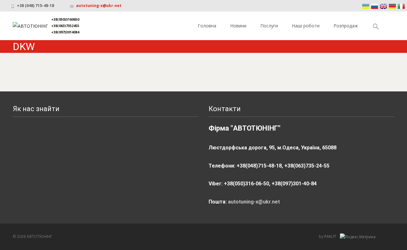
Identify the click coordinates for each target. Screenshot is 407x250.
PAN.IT (330, 236)
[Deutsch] (392, 6)
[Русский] (374, 6)
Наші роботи (306, 26)
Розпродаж (346, 26)
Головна (207, 26)
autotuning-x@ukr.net (98, 5)
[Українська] (365, 6)
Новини (238, 26)
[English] (383, 6)
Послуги (269, 26)
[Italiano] (401, 6)
